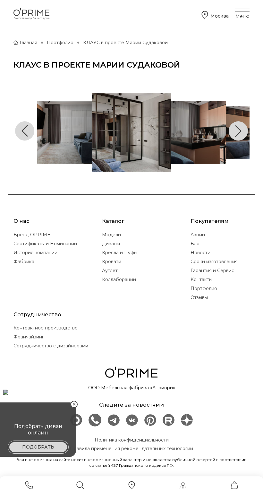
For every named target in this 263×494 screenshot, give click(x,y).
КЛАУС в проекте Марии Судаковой (125, 42)
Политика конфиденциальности (132, 440)
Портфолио (60, 42)
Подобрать (38, 447)
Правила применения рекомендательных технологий (131, 448)
